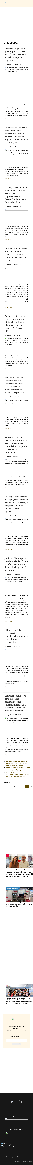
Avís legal (5, 1156)
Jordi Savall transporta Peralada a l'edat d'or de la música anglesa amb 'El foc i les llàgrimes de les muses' (16, 564)
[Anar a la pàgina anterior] (8, 786)
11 (31, 786)
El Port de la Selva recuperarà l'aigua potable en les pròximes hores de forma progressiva (16, 636)
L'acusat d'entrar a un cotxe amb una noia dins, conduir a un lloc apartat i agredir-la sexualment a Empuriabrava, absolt (18, 774)
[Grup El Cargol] (16, 1106)
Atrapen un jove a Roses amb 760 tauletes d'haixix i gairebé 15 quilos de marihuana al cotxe (16, 254)
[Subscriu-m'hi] (16, 1020)
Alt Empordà (8, 64)
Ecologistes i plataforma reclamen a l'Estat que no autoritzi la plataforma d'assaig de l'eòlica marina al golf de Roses (18, 769)
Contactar (11, 1156)
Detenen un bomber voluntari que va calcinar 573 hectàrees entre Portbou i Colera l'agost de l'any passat (17, 763)
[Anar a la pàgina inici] (4, 786)
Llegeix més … (9, 118)
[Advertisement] (16, 23)
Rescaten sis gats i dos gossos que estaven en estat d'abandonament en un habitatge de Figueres (15, 54)
